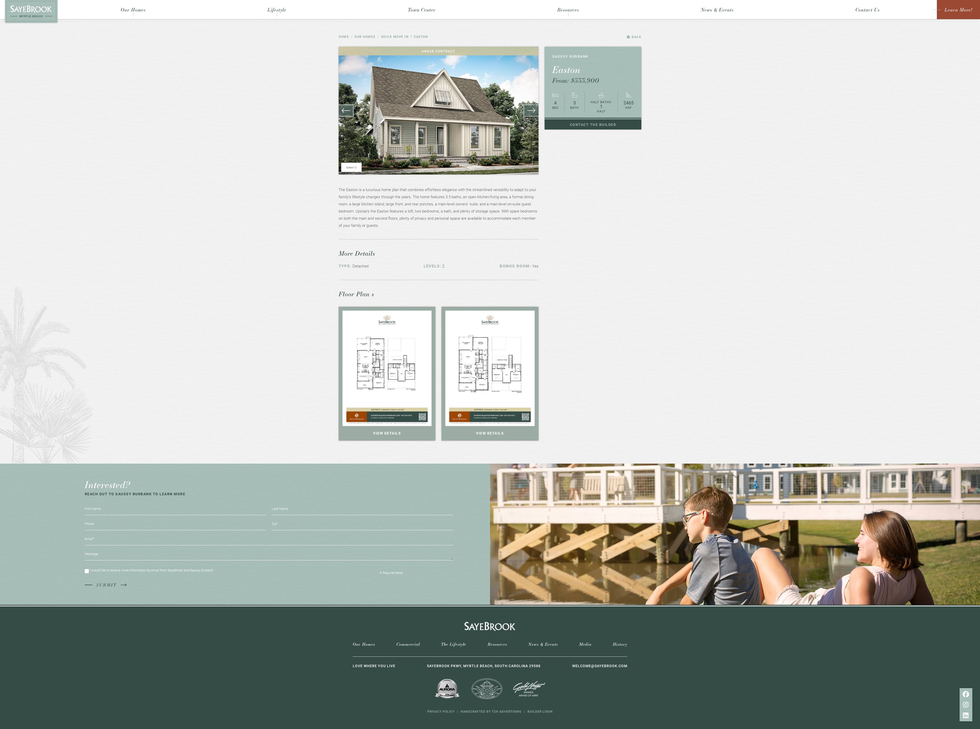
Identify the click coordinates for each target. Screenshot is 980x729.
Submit (106, 584)
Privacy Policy (441, 711)
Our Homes (364, 644)
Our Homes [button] (133, 9)
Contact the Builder (593, 124)
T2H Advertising (506, 711)
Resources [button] (568, 9)
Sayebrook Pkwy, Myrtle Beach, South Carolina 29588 (484, 665)
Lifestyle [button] (276, 9)
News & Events (717, 9)
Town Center (422, 9)
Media (585, 644)
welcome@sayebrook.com (599, 665)
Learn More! (958, 9)
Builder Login (540, 711)
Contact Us (867, 9)
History (620, 644)
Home (344, 36)
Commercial (408, 644)
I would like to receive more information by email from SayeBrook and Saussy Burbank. (152, 570)
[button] (530, 110)
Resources (497, 644)
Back (636, 37)
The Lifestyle (453, 644)
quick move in (395, 36)
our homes (364, 36)
